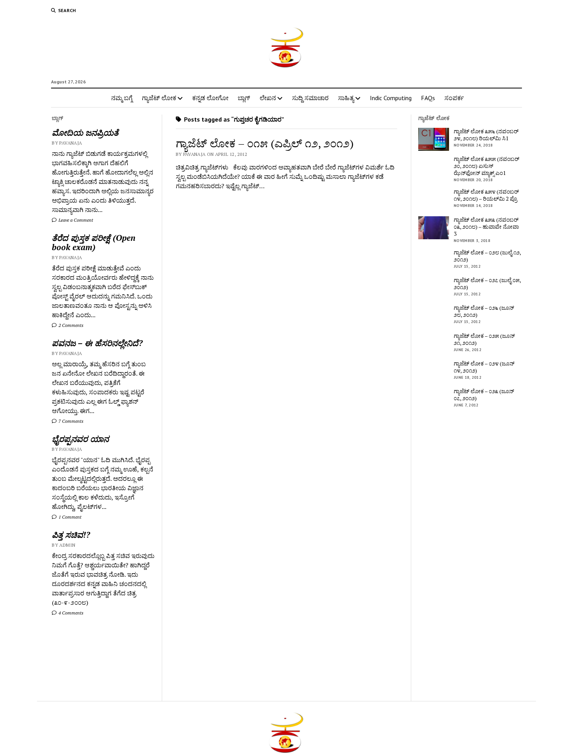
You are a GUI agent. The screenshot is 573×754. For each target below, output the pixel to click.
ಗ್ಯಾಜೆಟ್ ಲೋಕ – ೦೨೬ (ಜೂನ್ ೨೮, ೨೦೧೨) (484, 311)
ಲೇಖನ (268, 98)
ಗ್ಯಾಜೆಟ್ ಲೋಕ (159, 98)
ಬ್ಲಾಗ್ (244, 98)
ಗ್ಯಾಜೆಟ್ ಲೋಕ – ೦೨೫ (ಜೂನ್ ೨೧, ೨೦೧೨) (484, 339)
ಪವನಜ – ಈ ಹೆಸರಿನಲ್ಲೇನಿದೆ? (97, 343)
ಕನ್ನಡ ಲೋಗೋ (210, 98)
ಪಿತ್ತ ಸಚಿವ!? (71, 534)
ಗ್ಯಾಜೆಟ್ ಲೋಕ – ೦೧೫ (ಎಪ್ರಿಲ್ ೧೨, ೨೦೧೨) (265, 143)
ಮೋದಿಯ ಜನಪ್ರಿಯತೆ (85, 132)
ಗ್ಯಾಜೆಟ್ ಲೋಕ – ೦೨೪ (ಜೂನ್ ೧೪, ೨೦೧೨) (484, 367)
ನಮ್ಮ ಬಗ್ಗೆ (122, 98)
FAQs (428, 98)
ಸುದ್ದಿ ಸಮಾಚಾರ (310, 98)
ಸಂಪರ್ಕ (454, 98)
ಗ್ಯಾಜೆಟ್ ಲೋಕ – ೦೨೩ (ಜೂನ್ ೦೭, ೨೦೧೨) (484, 395)
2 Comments (70, 325)
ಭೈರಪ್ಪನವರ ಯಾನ (80, 438)
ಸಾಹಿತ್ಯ (346, 98)
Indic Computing (391, 98)
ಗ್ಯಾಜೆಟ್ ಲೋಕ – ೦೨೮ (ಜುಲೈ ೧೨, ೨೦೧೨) (487, 256)
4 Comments (70, 613)
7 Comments (70, 421)
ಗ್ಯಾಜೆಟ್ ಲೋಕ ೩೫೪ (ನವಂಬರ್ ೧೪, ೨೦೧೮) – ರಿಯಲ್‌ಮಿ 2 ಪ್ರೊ (486, 195)
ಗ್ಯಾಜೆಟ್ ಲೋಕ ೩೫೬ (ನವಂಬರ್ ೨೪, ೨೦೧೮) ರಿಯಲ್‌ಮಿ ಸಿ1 (486, 135)
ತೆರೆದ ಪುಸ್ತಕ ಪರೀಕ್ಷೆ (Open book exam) (93, 242)
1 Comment (69, 517)
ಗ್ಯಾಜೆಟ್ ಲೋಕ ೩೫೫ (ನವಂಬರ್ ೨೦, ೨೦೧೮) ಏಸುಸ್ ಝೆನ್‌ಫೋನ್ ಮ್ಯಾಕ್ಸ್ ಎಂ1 (486, 166)
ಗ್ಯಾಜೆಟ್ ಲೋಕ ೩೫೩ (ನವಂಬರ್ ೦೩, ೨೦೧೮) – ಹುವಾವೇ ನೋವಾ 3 (486, 226)
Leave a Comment (75, 220)
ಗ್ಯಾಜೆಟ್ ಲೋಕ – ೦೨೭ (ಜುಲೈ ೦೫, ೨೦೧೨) (487, 284)
